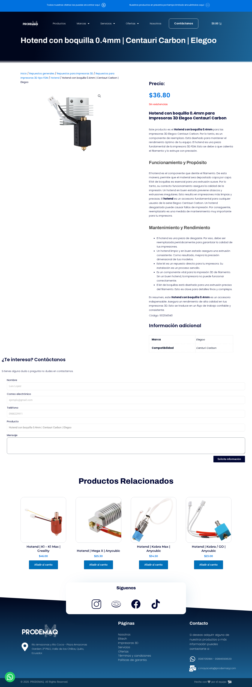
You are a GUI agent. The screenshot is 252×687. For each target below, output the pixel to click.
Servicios (106, 23)
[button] (99, 96)
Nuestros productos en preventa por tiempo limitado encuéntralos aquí (167, 4)
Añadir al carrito (43, 564)
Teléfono (12, 407)
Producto (13, 421)
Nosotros (155, 23)
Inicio (24, 73)
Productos (59, 23)
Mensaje (12, 435)
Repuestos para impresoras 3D (75, 73)
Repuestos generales (41, 73)
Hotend (55, 78)
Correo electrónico (19, 394)
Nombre (12, 380)
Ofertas (130, 23)
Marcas (81, 23)
